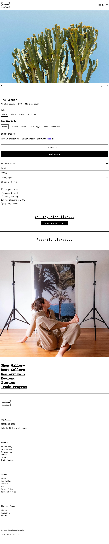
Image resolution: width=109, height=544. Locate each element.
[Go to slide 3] (5, 85)
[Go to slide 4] (7, 85)
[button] (103, 5)
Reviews (5, 454)
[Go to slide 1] (1, 85)
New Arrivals (6, 452)
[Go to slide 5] (9, 85)
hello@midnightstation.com (14, 428)
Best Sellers (6, 449)
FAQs (3, 486)
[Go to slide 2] (3, 85)
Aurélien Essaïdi (8, 104)
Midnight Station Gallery (16, 530)
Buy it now (53, 154)
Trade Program (7, 460)
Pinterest (5, 510)
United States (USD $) (9, 534)
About (4, 478)
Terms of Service (8, 492)
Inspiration (6, 481)
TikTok (4, 515)
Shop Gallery (6, 446)
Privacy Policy (7, 489)
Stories (4, 457)
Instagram (5, 513)
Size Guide (11, 121)
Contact (4, 484)
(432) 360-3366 (8, 424)
